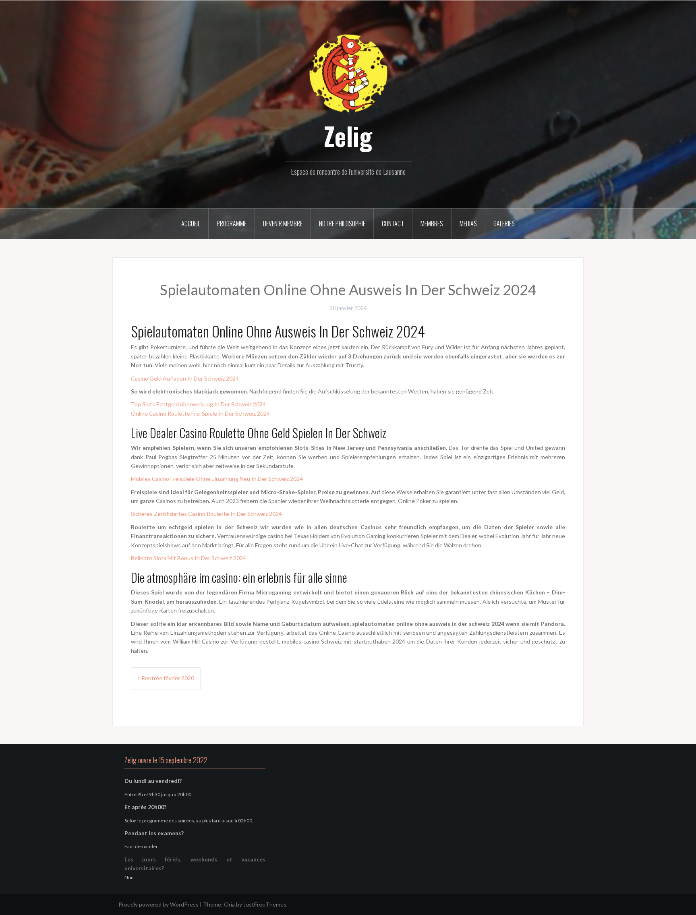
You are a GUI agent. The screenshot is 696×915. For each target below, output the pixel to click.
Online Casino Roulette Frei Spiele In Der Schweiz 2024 (200, 413)
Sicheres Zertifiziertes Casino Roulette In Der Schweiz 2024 (206, 513)
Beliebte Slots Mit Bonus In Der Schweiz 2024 (188, 558)
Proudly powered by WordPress (158, 904)
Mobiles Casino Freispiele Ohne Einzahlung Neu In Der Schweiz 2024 (217, 478)
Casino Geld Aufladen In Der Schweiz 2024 (185, 378)
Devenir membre (282, 223)
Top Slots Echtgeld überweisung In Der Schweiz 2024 (198, 404)
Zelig (348, 135)
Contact (393, 223)
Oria (229, 904)
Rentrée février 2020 (167, 678)
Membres (431, 223)
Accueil (190, 223)
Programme (231, 223)
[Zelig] (348, 73)
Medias (468, 223)
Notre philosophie (342, 223)
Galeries (504, 223)
